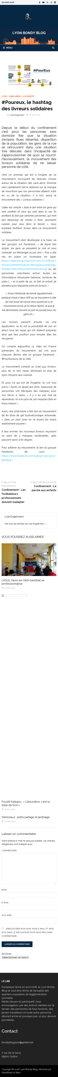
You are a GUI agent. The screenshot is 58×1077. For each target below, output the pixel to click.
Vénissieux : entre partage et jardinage (26, 817)
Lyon (4, 96)
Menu (9, 47)
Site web (6, 915)
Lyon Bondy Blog (28, 1069)
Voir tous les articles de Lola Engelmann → (25, 523)
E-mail (6, 903)
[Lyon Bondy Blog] (29, 36)
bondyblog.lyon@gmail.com (17, 1042)
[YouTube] (44, 2)
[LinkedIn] (54, 2)
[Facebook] (40, 2)
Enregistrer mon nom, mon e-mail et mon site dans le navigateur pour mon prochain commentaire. (28, 932)
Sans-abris (15, 96)
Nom (5, 890)
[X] (48, 2)
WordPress (7, 1072)
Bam (18, 1072)
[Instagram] (51, 2)
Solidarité (28, 96)
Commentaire (10, 851)
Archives (7, 953)
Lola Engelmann (17, 115)
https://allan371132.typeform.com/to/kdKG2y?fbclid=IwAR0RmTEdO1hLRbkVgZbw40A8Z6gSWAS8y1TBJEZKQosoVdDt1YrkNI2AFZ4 (29, 264)
